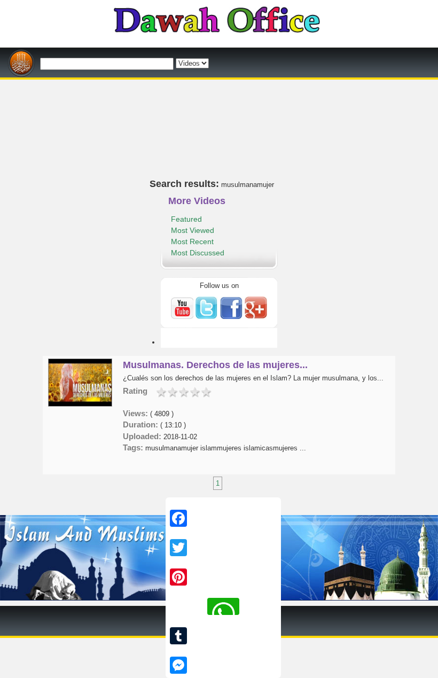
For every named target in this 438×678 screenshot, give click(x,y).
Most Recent (192, 241)
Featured (186, 219)
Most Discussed (197, 252)
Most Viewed (192, 230)
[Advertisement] (219, 84)
